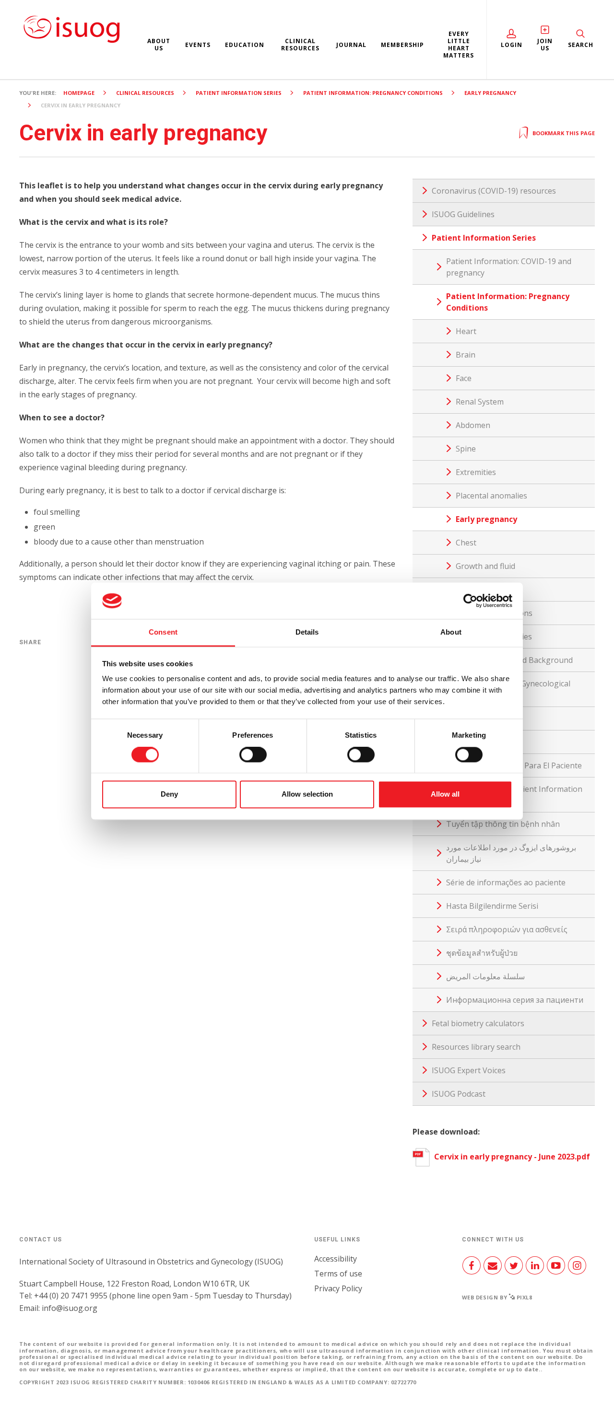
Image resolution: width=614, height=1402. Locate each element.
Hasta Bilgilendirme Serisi (492, 906)
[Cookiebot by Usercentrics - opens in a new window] (470, 600)
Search (580, 44)
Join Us (545, 44)
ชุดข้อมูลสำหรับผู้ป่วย (482, 953)
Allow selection (307, 794)
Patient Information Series (239, 92)
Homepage (78, 92)
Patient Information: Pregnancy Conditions (373, 92)
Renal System (480, 401)
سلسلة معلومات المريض (485, 976)
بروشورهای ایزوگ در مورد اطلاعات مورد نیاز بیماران (511, 853)
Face (464, 378)
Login (511, 44)
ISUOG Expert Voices (469, 1070)
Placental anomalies (491, 495)
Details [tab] (307, 632)
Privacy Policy (338, 1288)
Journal (351, 44)
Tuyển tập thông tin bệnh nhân (503, 824)
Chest (466, 542)
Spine (466, 448)
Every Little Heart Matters (458, 44)
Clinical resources (300, 44)
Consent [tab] (163, 632)
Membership (402, 44)
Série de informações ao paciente (506, 882)
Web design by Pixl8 (497, 1297)
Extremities (476, 472)
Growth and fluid (485, 566)
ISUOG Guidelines (463, 214)
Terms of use (338, 1273)
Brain (465, 354)
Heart (466, 331)
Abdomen (473, 425)
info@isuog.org (69, 1308)
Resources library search (476, 1047)
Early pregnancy (490, 92)
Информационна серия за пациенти (514, 1000)
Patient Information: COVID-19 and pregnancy (508, 267)
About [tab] (450, 632)
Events (198, 44)
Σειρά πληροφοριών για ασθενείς (506, 929)
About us (158, 44)
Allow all (445, 794)
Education (244, 44)
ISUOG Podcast (458, 1094)
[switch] (253, 758)
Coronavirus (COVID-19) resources (494, 190)
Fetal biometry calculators (478, 1023)
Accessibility (335, 1258)
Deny (169, 794)
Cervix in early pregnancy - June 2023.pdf (511, 1156)
